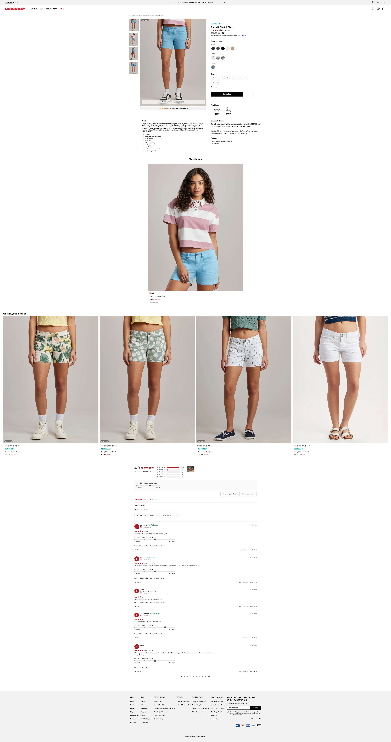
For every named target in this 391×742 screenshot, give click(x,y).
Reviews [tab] (138, 499)
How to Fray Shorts (198, 705)
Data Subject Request (160, 712)
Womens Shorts (215, 719)
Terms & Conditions (160, 705)
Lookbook (133, 705)
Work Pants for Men (198, 712)
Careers (132, 708)
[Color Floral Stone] (218, 58)
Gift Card (133, 722)
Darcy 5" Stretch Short (141, 546)
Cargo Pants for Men (217, 705)
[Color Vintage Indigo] (213, 48)
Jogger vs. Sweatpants (199, 701)
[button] (251, 550)
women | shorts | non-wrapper (142, 15)
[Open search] (373, 9)
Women (131, 15)
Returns (143, 715)
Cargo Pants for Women (218, 708)
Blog (131, 712)
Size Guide (214, 86)
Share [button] (139, 550)
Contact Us (144, 701)
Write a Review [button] (249, 494)
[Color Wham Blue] (213, 67)
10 (209, 676)
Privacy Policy (158, 701)
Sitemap (132, 719)
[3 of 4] (133, 53)
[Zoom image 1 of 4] (173, 62)
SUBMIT (255, 707)
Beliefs (132, 701)
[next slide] (223, 2)
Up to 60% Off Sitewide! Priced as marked (195, 2)
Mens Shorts (214, 715)
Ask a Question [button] (230, 494)
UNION (15, 2)
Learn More (215, 143)
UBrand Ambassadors (184, 705)
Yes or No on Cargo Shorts (200, 708)
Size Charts (144, 708)
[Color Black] (223, 48)
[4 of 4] (133, 68)
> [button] (213, 676)
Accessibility (144, 722)
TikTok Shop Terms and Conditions (164, 708)
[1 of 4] (133, 25)
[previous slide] (168, 2)
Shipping (143, 712)
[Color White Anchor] (213, 58)
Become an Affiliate (183, 701)
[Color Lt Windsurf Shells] (223, 58)
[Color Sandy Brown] (233, 48)
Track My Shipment (146, 719)
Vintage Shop (51, 9)
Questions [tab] (154, 499)
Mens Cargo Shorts (216, 712)
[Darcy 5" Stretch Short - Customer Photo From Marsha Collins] (190, 469)
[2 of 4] (133, 39)
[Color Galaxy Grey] (218, 48)
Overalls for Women (217, 701)
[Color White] (228, 48)
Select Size (227, 94)
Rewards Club (134, 715)
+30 (19, 445)
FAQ (142, 705)
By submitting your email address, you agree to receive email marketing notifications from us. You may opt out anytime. (245, 713)
